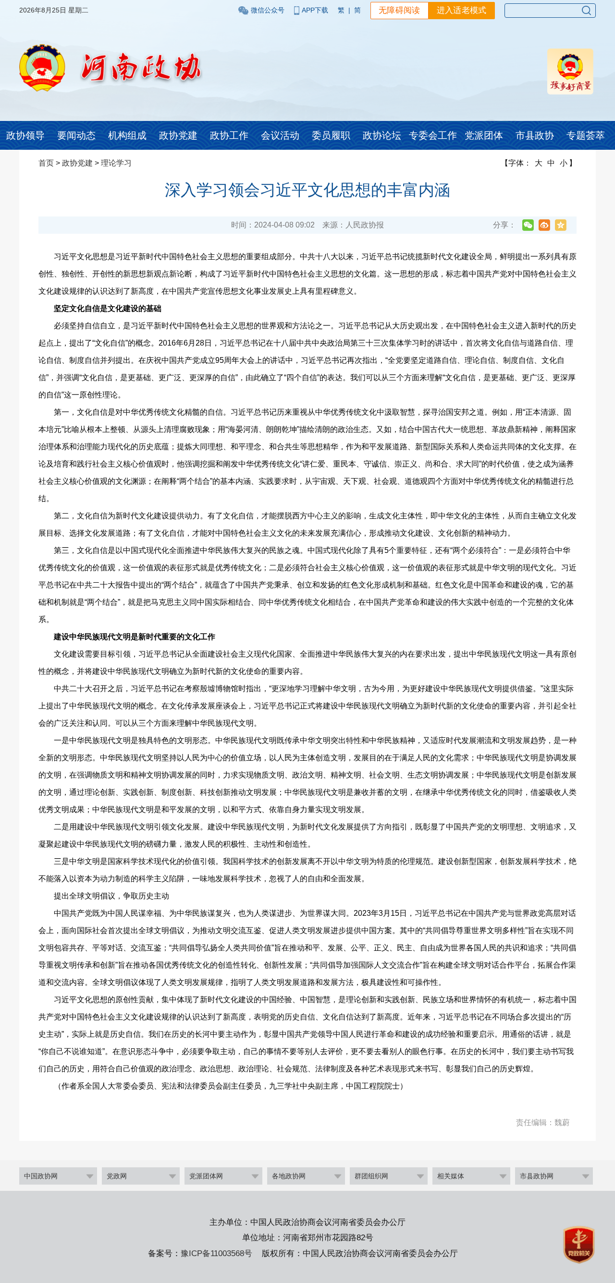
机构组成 (127, 135)
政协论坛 (382, 135)
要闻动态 (76, 135)
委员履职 (331, 135)
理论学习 (116, 163)
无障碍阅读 (399, 10)
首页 (46, 163)
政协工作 (229, 135)
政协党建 (178, 135)
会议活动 (280, 135)
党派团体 (484, 135)
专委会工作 (433, 135)
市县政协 (535, 135)
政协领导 (25, 135)
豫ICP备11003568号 (216, 1253)
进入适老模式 (462, 10)
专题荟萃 (585, 135)
